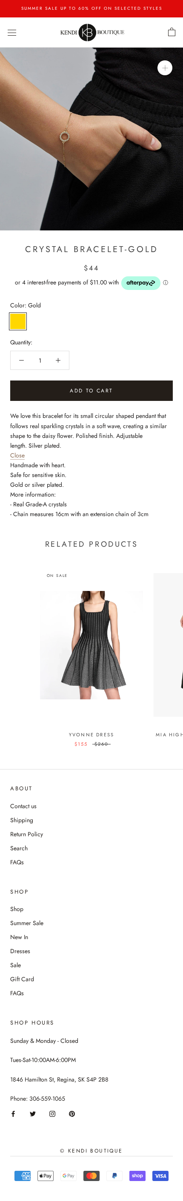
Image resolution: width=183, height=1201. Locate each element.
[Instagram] (52, 1113)
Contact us (23, 806)
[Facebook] (13, 1113)
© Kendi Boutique (91, 1151)
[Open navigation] (12, 32)
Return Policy (26, 834)
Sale (15, 965)
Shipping (21, 820)
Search (19, 848)
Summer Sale (26, 923)
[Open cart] (171, 32)
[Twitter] (33, 1113)
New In (19, 937)
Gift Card (22, 979)
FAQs (17, 862)
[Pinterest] (72, 1113)
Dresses (20, 951)
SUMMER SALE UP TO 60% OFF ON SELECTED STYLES (91, 8)
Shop (16, 909)
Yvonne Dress (91, 734)
